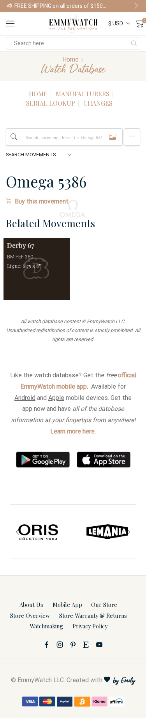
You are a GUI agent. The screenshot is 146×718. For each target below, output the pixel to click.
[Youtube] (99, 645)
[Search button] (134, 43)
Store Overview (30, 615)
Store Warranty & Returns (93, 615)
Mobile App (67, 604)
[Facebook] (47, 645)
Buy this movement (42, 201)
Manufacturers (82, 94)
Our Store (104, 604)
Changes (98, 103)
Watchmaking (46, 626)
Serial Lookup (50, 103)
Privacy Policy (89, 626)
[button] (9, 6)
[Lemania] (108, 531)
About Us (31, 604)
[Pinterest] (73, 645)
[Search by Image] (112, 137)
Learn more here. (73, 431)
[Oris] (38, 531)
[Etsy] (86, 645)
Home (70, 59)
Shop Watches (125, 6)
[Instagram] (60, 645)
